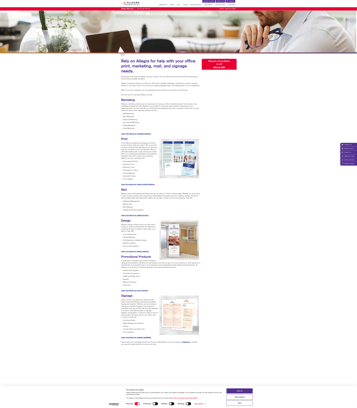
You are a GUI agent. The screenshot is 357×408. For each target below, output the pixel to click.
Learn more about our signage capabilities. (136, 337)
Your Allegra (220, 4)
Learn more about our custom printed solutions (137, 184)
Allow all (239, 391)
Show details (198, 404)
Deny (239, 403)
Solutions (208, 4)
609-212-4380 (230, 9)
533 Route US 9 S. (135, 9)
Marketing (163, 4)
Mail (178, 4)
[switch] (155, 403)
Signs (185, 4)
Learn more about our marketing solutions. (136, 134)
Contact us (186, 342)
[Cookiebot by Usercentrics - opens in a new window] (114, 404)
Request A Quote (209, 1)
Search (231, 1)
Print (172, 4)
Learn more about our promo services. (134, 290)
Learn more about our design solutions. (135, 251)
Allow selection (240, 397)
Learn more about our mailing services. (135, 215)
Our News (231, 4)
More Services (195, 4)
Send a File (220, 1)
